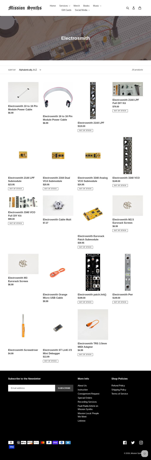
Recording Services (87, 402)
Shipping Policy (118, 389)
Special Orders (85, 398)
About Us (82, 385)
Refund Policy (118, 385)
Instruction (83, 389)
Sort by (12, 70)
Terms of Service (119, 393)
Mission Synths (137, 453)
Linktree (81, 420)
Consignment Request (88, 393)
